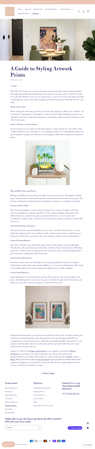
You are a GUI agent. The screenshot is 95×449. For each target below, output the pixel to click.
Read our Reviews (11, 402)
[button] (52, 9)
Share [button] (15, 86)
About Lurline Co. (11, 388)
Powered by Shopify (21, 444)
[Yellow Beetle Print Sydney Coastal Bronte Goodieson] (47, 162)
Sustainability (10, 412)
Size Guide (9, 409)
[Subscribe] (39, 427)
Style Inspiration (11, 395)
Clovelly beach (44, 360)
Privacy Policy (39, 399)
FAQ (35, 402)
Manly (12, 360)
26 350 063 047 (73, 394)
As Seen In (9, 399)
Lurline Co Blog (10, 405)
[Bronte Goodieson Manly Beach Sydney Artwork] (47, 328)
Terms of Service (40, 395)
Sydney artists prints (37, 351)
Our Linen (8, 392)
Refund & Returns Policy (42, 388)
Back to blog (48, 373)
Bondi (69, 357)
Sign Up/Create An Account (43, 405)
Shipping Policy (39, 392)
